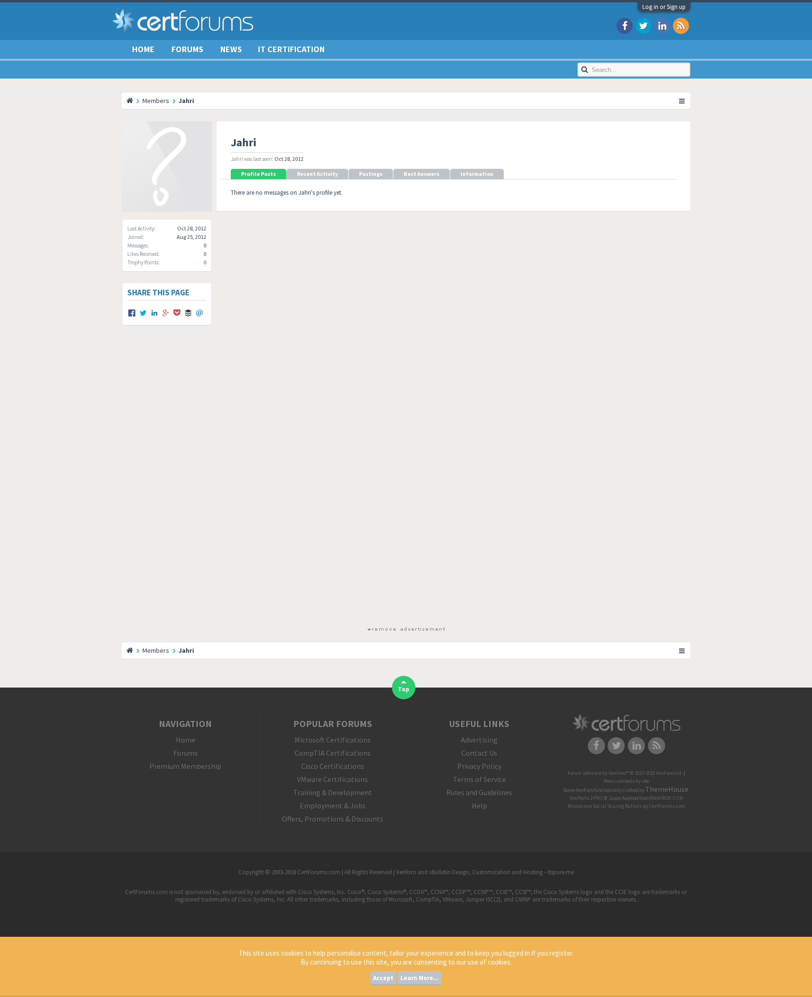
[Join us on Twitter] (643, 25)
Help (479, 805)
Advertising (479, 739)
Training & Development (332, 792)
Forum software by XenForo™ (625, 773)
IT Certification (291, 49)
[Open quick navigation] (682, 100)
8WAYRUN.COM (666, 798)
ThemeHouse (666, 789)
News (231, 49)
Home (143, 49)
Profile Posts (258, 173)
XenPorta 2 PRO (586, 798)
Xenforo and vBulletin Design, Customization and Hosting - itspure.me (485, 872)
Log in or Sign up (664, 7)
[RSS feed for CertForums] (680, 25)
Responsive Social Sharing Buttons (605, 806)
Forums (187, 49)
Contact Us (479, 753)
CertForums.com (667, 806)
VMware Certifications (332, 779)
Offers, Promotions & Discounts (332, 818)
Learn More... (419, 978)
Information (477, 173)
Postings (371, 173)
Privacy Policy (479, 766)
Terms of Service (479, 779)
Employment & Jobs (333, 805)
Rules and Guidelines (479, 792)
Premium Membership (185, 766)
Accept (383, 978)
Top (403, 689)
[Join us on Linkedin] (662, 25)
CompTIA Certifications (333, 753)
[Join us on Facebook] (624, 25)
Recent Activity (317, 173)
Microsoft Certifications (333, 739)
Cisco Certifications (332, 766)
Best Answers (421, 173)
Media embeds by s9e (626, 781)
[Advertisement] (406, 484)
